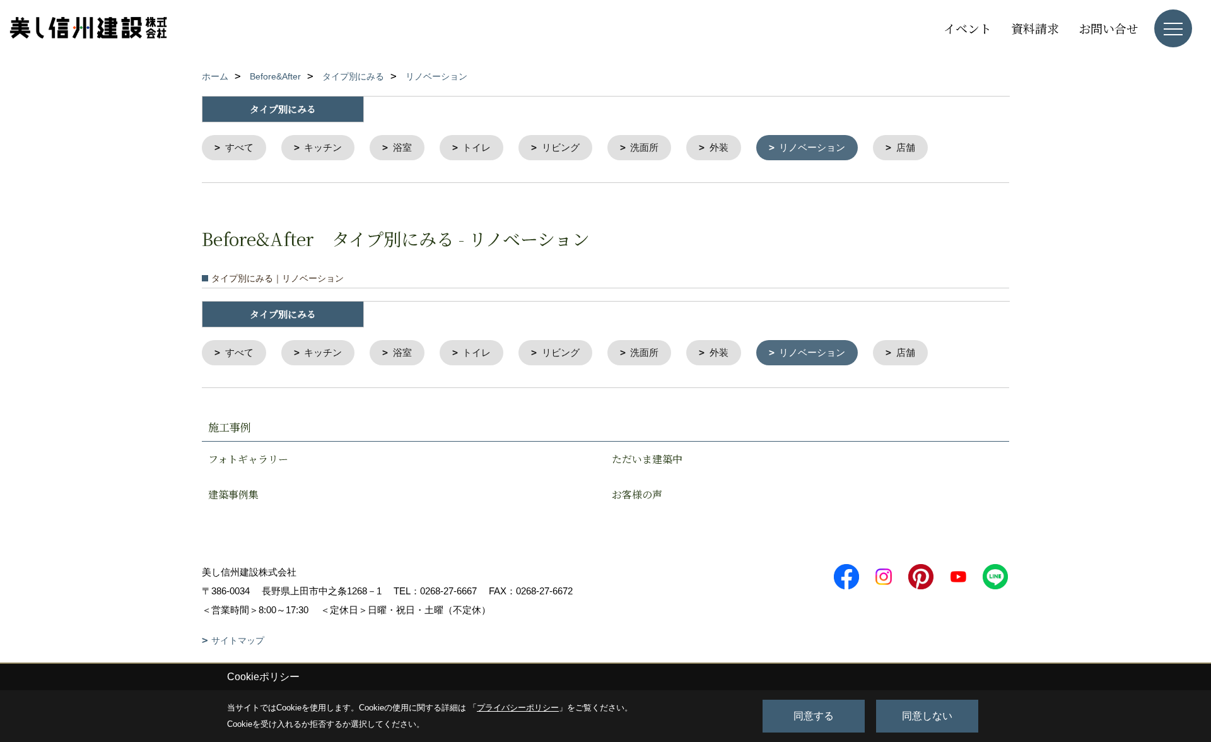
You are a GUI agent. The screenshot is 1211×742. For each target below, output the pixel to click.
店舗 (905, 147)
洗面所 (644, 147)
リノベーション (812, 147)
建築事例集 (233, 494)
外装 (719, 147)
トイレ (476, 147)
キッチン (323, 147)
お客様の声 (637, 494)
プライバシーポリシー (518, 707)
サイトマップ (237, 640)
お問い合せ (1108, 28)
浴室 (402, 147)
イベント (968, 28)
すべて (239, 147)
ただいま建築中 (647, 459)
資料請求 (1035, 28)
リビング (561, 147)
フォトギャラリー (248, 459)
